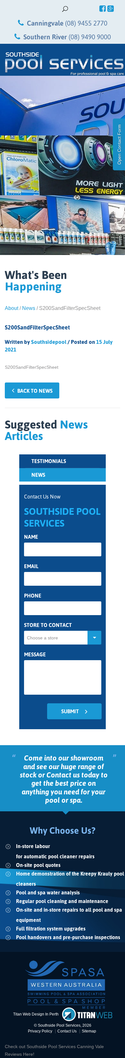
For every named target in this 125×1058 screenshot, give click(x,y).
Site (89, 1031)
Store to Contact (48, 625)
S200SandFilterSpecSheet (31, 367)
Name (31, 537)
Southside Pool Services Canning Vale (65, 1046)
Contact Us (67, 1031)
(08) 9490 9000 (90, 37)
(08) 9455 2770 (86, 23)
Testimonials (48, 461)
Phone (32, 596)
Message (35, 655)
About (11, 308)
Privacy (40, 1031)
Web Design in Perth (41, 1014)
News (28, 308)
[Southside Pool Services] (62, 64)
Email (31, 566)
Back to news (35, 391)
